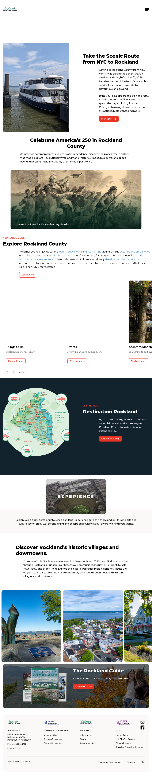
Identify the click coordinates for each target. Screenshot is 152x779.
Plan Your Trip (109, 118)
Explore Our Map (110, 438)
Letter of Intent (123, 735)
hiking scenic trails (90, 251)
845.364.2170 (20, 744)
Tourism (131, 762)
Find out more (15, 361)
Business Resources (53, 739)
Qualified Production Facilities (129, 747)
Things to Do (86, 735)
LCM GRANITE (23, 761)
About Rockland (51, 735)
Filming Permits (123, 743)
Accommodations (88, 743)
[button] (8, 372)
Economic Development (110, 762)
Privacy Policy (13, 748)
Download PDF (83, 686)
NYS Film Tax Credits (125, 739)
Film (143, 762)
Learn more (28, 274)
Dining (83, 739)
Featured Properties (53, 743)
